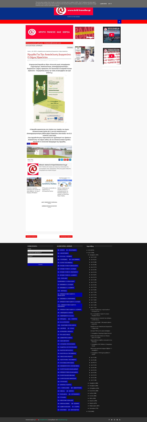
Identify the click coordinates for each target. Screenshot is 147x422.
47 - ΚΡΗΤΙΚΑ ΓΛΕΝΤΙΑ (64, 385)
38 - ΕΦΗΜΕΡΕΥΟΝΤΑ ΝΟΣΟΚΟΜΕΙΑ (68, 366)
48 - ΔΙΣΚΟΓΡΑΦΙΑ (76, 388)
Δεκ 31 (92, 257)
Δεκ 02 (92, 377)
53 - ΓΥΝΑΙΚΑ (62, 397)
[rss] (120, 420)
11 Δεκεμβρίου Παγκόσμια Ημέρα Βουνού (101, 333)
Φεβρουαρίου (93, 405)
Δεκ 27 (92, 267)
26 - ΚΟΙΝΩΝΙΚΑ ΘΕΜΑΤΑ (65, 331)
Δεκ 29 (92, 262)
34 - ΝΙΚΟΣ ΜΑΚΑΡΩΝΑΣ (65, 356)
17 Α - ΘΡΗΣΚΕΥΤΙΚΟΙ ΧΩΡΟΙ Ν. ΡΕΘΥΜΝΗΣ (67, 305)
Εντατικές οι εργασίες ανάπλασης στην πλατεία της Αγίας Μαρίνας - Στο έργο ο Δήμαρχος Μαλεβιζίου (33, 190)
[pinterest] (117, 420)
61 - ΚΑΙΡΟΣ (75, 406)
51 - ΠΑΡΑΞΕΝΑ (62, 394)
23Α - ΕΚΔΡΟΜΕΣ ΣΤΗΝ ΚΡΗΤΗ (67, 325)
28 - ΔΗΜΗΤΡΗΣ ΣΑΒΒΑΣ (65, 338)
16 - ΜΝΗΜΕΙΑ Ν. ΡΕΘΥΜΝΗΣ (66, 298)
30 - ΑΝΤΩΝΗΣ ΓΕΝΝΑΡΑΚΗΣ (66, 344)
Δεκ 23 (92, 277)
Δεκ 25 (92, 272)
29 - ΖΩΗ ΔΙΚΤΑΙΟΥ (63, 341)
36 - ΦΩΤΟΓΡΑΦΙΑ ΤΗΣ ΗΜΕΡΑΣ (67, 359)
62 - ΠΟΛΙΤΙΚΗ (62, 410)
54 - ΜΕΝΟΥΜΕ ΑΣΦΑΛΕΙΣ (65, 400)
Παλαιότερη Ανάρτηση (66, 236)
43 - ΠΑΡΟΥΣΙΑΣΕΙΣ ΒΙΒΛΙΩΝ (66, 375)
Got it (110, 3)
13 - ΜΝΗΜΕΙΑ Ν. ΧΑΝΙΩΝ (65, 284)
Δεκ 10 (92, 357)
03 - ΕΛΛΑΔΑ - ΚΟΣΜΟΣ (65, 256)
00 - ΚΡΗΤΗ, (55, 60)
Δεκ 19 (92, 287)
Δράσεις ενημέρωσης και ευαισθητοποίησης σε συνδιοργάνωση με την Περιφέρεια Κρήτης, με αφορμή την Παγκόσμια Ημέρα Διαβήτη (63, 191)
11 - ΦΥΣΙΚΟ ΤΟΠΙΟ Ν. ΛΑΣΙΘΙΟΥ (67, 275)
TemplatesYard (43, 419)
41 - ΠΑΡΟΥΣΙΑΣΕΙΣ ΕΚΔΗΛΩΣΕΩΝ (68, 369)
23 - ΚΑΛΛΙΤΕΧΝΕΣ (63, 322)
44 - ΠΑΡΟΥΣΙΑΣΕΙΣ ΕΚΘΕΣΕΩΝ (67, 378)
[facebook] (109, 420)
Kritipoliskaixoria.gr (62, 419)
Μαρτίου (92, 403)
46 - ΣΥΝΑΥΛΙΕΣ (62, 381)
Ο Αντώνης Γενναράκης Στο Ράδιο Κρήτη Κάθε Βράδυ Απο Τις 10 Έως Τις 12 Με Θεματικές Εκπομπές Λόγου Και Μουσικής (84, 42)
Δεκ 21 (92, 282)
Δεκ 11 (92, 307)
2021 (89, 252)
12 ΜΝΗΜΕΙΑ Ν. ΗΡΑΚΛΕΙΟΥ (66, 281)
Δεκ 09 (92, 360)
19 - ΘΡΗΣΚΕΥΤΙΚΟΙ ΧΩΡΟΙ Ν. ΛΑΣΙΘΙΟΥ (69, 309)
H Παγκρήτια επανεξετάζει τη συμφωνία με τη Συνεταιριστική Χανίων (49, 189)
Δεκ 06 (92, 367)
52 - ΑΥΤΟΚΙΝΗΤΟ (74, 394)
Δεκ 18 (92, 289)
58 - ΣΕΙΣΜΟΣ (75, 403)
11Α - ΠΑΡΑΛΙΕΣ (62, 278)
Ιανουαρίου (93, 408)
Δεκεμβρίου (93, 255)
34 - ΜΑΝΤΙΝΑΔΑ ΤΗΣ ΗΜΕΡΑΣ (67, 353)
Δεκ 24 (92, 274)
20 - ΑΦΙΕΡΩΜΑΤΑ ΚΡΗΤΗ (65, 312)
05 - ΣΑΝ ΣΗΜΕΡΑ (74, 259)
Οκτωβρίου (92, 385)
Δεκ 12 (92, 305)
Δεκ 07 (92, 365)
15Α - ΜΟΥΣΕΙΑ (62, 291)
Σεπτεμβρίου (93, 388)
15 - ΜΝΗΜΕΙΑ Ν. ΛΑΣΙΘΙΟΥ (66, 287)
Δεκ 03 (92, 375)
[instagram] (114, 420)
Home (29, 51)
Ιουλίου (92, 393)
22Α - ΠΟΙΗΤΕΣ (72, 319)
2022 (89, 250)
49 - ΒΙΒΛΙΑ (61, 391)
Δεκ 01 (92, 380)
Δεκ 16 (92, 295)
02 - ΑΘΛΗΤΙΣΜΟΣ (63, 253)
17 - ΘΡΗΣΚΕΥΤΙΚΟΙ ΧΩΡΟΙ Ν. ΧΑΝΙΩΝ (69, 302)
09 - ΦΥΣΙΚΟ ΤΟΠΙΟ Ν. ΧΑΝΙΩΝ (67, 269)
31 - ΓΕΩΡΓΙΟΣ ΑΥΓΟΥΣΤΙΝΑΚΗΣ (67, 347)
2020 (89, 411)
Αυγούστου (93, 390)
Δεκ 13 (92, 302)
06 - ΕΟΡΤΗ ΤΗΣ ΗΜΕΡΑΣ (65, 262)
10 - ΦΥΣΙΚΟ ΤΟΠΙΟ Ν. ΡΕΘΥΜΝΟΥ (68, 272)
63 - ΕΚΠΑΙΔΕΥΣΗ (73, 410)
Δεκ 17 (92, 292)
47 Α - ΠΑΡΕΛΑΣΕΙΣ (63, 388)
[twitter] (112, 420)
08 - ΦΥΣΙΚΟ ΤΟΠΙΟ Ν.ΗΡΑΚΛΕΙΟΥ (68, 266)
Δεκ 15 (92, 297)
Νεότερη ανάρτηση (31, 236)
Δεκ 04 (92, 372)
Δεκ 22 (92, 279)
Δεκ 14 (92, 300)
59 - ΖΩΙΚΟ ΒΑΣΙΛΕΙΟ (64, 406)
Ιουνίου (92, 395)
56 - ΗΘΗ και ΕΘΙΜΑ (64, 403)
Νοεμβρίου (92, 383)
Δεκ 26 (92, 269)
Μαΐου (91, 398)
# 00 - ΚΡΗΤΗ (34, 143)
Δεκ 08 (92, 362)
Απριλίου (92, 400)
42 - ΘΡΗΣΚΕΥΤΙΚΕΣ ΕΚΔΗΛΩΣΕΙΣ (68, 372)
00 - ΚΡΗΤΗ (34, 51)
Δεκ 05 (92, 370)
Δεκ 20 (92, 285)
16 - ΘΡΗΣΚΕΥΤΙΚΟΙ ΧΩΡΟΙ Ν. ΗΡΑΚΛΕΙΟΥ (66, 294)
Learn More (103, 3)
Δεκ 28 (92, 264)
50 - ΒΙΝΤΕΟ (70, 391)
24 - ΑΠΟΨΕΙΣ (62, 328)
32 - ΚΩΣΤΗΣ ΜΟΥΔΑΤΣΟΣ (65, 350)
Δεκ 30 (92, 259)
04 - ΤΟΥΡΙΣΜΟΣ (62, 259)
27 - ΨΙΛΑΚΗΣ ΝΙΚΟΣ (64, 334)
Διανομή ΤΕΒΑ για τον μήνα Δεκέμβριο (100, 331)
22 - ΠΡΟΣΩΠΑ (62, 319)
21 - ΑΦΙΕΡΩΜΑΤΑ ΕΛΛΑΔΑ (66, 316)
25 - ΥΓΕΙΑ (71, 328)
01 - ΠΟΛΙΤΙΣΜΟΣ (71, 250)
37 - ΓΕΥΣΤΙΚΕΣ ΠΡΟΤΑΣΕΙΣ (66, 363)
